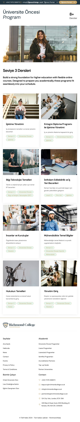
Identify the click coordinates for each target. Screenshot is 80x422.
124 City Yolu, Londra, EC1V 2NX (53, 398)
